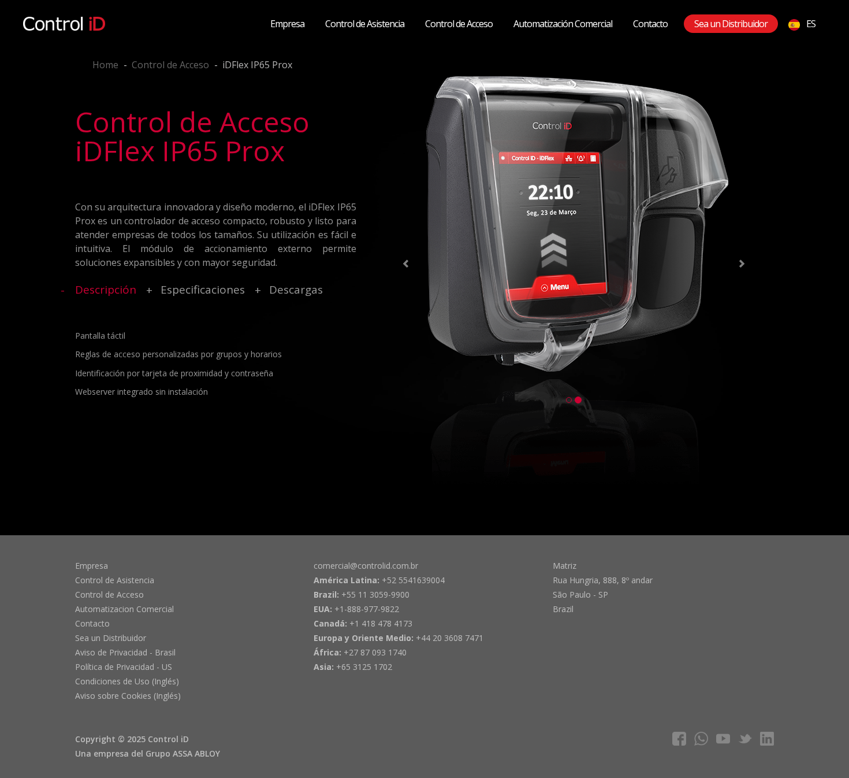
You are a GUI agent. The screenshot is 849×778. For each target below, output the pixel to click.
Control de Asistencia (364, 23)
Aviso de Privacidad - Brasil (125, 652)
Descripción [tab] (105, 289)
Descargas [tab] (296, 289)
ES (810, 23)
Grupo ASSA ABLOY (183, 753)
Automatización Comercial (562, 23)
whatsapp (701, 739)
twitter (745, 739)
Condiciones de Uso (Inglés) (127, 681)
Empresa (287, 23)
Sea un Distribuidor (731, 23)
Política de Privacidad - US (123, 666)
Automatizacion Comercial (124, 608)
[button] (404, 265)
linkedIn (767, 739)
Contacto (650, 23)
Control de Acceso (459, 23)
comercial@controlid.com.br (366, 565)
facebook (679, 739)
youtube (723, 739)
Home (105, 64)
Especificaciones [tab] (203, 289)
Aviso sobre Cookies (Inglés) (128, 695)
